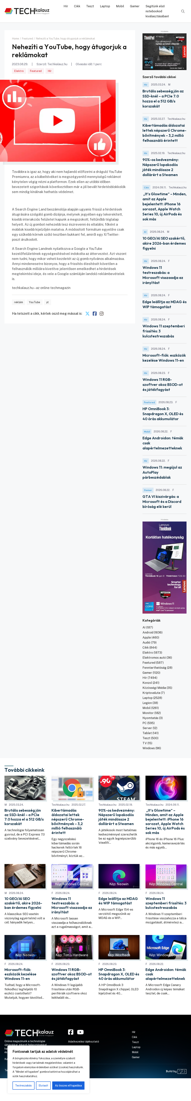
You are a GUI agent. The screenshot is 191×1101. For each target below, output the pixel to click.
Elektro (19, 70)
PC (145, 723)
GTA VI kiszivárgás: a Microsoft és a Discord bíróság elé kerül (162, 501)
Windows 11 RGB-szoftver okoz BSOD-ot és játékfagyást (163, 384)
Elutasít (43, 1085)
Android (148, 632)
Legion (147, 703)
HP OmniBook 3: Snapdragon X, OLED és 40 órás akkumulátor (163, 413)
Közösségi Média (154, 688)
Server (147, 728)
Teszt (90, 6)
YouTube (34, 302)
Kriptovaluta (151, 693)
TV (145, 743)
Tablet (147, 733)
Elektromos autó (154, 657)
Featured (36, 70)
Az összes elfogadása (68, 1085)
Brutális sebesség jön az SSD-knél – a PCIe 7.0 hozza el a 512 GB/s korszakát (24, 817)
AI (145, 231)
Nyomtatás (150, 718)
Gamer (135, 6)
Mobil (120, 6)
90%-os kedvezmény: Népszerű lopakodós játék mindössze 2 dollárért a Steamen (116, 817)
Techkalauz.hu (57, 64)
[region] (48, 1069)
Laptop (105, 6)
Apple (147, 637)
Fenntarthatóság (154, 667)
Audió (146, 642)
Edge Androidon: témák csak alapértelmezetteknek (165, 974)
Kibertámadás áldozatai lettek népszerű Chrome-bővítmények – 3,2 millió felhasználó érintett (67, 821)
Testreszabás (23, 1085)
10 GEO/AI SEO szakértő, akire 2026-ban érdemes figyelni (164, 243)
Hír (66, 6)
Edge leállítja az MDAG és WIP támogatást (118, 900)
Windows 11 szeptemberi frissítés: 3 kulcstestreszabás (166, 903)
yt (47, 302)
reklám (18, 302)
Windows (149, 748)
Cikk (77, 6)
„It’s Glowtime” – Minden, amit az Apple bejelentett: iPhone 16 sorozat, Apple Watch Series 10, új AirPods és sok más (165, 821)
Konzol (147, 683)
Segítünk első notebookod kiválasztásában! (157, 11)
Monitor (148, 713)
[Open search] (183, 11)
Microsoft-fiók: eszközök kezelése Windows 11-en (20, 974)
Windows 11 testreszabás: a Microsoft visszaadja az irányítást (71, 905)
